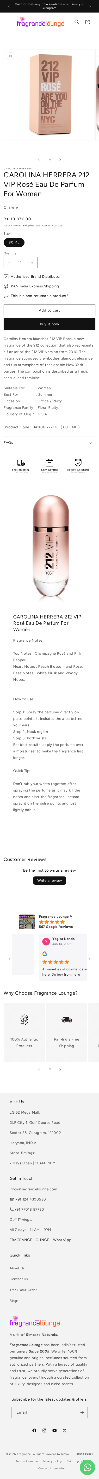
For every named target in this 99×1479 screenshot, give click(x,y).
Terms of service (27, 1461)
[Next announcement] (90, 6)
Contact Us (19, 1279)
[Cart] (87, 22)
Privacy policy (52, 1461)
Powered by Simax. (57, 1454)
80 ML (14, 242)
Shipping (28, 225)
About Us (17, 1268)
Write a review (49, 880)
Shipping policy (77, 1461)
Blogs (14, 1301)
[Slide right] (60, 159)
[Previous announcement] (9, 6)
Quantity (10, 253)
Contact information (51, 1468)
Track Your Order (23, 1290)
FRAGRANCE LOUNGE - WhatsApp (40, 1240)
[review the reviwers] (37, 955)
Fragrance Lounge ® (30, 1454)
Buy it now (49, 324)
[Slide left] (39, 159)
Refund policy (84, 1453)
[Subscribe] (82, 1412)
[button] (9, 22)
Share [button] (13, 207)
